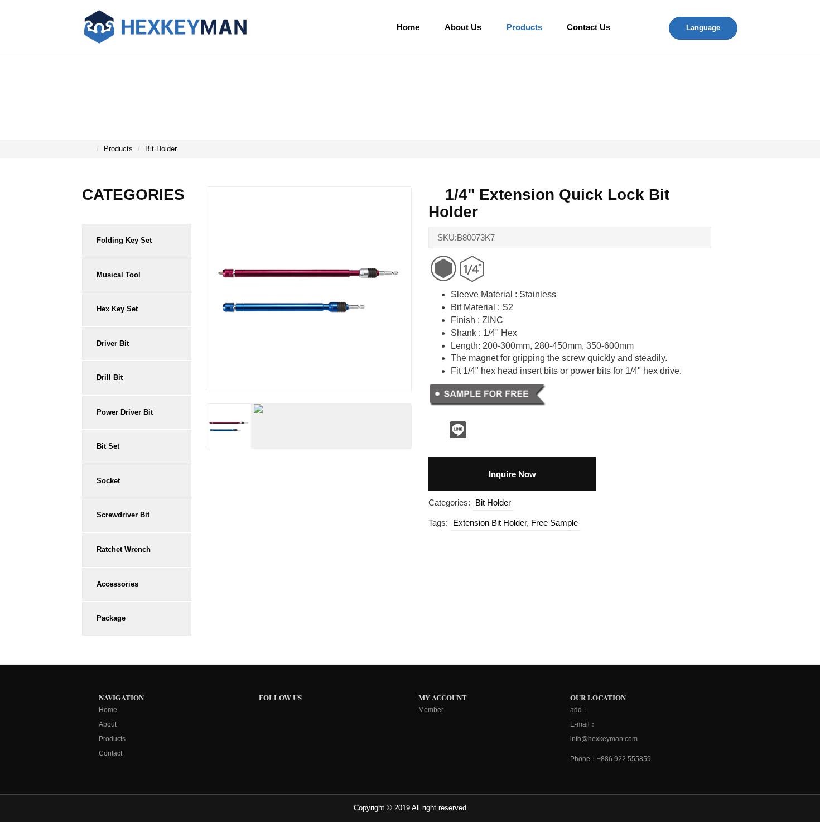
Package (111, 618)
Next (433, 294)
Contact (110, 753)
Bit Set (108, 446)
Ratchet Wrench (124, 549)
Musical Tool (119, 275)
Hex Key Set (117, 309)
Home (408, 27)
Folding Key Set (124, 240)
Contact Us (588, 27)
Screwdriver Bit (123, 515)
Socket (108, 481)
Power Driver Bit (125, 412)
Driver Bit (113, 343)
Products (524, 27)
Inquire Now (512, 474)
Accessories (117, 584)
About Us (463, 27)
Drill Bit (110, 377)
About (108, 724)
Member (430, 710)
